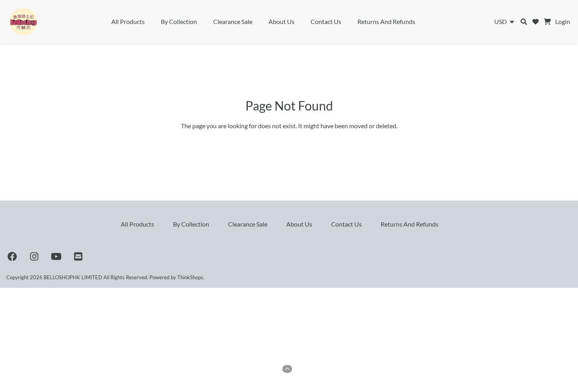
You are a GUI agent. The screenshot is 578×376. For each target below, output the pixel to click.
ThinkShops (190, 277)
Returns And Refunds (386, 21)
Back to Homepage (289, 143)
